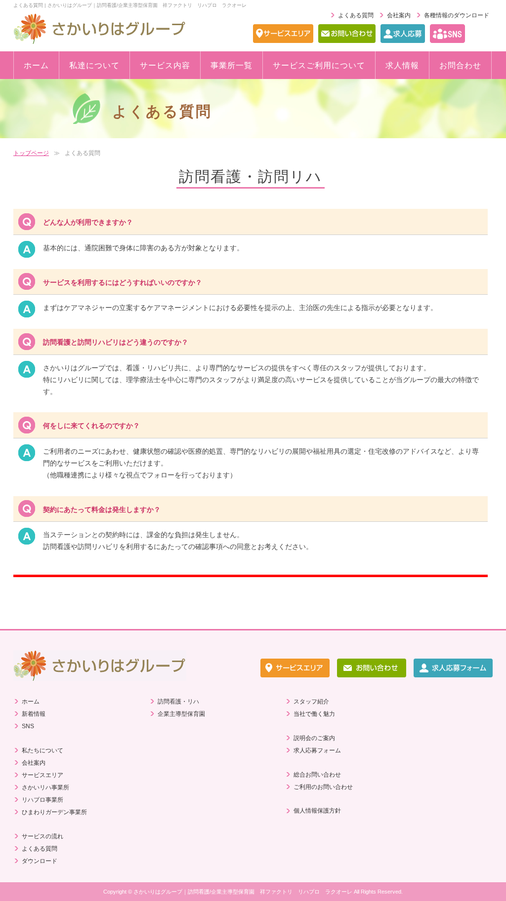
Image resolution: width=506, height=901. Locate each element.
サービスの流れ (42, 836)
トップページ (31, 153)
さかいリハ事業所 (45, 787)
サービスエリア (42, 775)
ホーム (31, 701)
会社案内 (399, 15)
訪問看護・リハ (178, 701)
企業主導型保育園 (181, 713)
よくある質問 (356, 15)
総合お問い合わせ (317, 774)
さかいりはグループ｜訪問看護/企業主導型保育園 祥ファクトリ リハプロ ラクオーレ (242, 892)
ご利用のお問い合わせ (323, 786)
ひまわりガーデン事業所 (54, 812)
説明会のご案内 (314, 738)
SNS (28, 726)
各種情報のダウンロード (456, 15)
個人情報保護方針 (317, 810)
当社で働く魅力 (314, 713)
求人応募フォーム (317, 750)
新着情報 (33, 713)
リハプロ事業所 (42, 799)
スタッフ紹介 (311, 701)
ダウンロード (39, 861)
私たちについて (42, 750)
